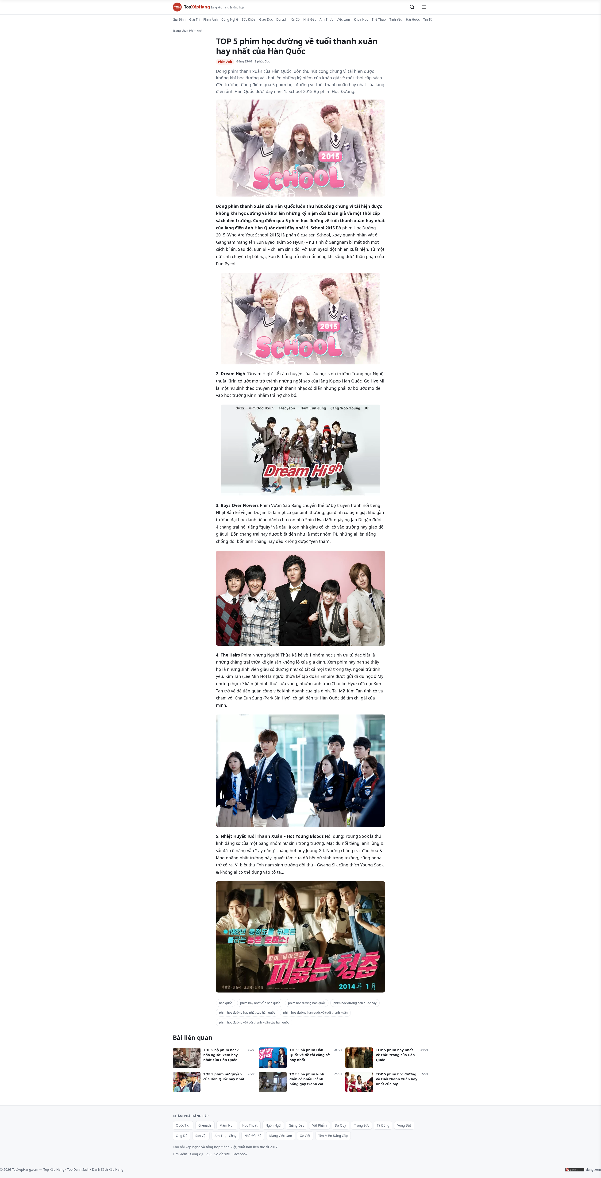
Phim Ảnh (210, 19)
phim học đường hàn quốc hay (355, 1003)
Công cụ (196, 1154)
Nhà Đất (309, 19)
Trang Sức (361, 1125)
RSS (209, 1154)
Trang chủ (180, 30)
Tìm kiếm (180, 1154)
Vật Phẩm (319, 1125)
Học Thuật (250, 1125)
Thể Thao (379, 19)
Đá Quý (340, 1125)
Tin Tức (428, 19)
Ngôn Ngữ (273, 1125)
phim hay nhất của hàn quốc (260, 1003)
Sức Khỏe (248, 19)
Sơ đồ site (222, 1154)
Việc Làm (343, 19)
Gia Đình (179, 19)
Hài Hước (413, 19)
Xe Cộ (295, 19)
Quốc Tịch (183, 1125)
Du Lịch (281, 19)
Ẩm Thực (326, 19)
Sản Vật (201, 1136)
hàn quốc (225, 1003)
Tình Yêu (395, 19)
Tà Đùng (383, 1125)
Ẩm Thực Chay (225, 1136)
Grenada (205, 1125)
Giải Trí (194, 19)
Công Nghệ (229, 19)
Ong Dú (181, 1136)
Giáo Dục (266, 19)
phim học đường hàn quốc (306, 1003)
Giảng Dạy (296, 1125)
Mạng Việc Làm (280, 1136)
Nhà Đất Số (252, 1136)
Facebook (240, 1154)
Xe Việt (305, 1136)
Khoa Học (361, 19)
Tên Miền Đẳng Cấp (333, 1136)
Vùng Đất (404, 1125)
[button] (412, 7)
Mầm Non (227, 1125)
